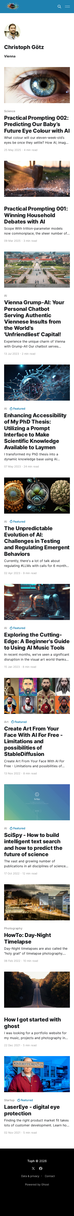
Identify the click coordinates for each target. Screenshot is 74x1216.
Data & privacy (30, 1176)
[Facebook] (40, 1168)
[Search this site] (59, 6)
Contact (50, 1176)
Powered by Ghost (37, 1184)
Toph (31, 1161)
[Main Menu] (67, 6)
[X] (33, 1168)
